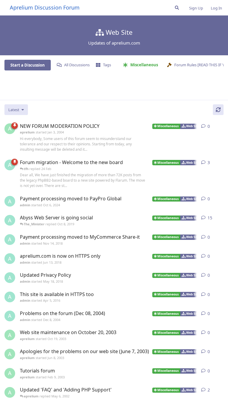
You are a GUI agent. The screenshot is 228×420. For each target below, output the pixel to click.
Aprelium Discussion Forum (45, 7)
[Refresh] (218, 109)
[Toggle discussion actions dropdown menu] (221, 126)
